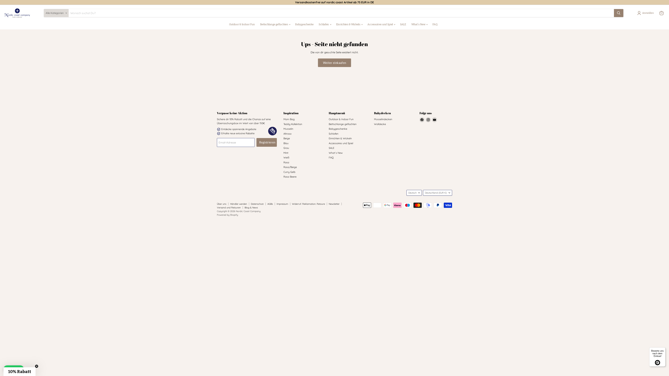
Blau (286, 143)
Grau (286, 148)
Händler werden (238, 203)
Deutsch (412, 192)
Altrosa (287, 133)
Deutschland (436, 192)
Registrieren (267, 142)
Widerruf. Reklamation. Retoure (308, 203)
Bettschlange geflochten (274, 24)
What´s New (418, 24)
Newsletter (334, 203)
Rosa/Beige (290, 167)
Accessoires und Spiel (380, 24)
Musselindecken (383, 119)
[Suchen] (618, 13)
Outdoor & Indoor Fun (242, 24)
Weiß (286, 157)
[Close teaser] (36, 366)
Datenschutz (257, 203)
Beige (286, 138)
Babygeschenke (304, 24)
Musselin (288, 128)
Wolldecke (380, 124)
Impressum (282, 203)
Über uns (221, 203)
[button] (19, 371)
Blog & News (251, 207)
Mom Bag (289, 119)
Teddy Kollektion (292, 124)
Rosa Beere (290, 176)
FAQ (434, 24)
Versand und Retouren (229, 207)
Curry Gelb (289, 172)
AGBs (270, 203)
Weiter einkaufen (334, 63)
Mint (285, 152)
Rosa (286, 162)
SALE (403, 24)
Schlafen (324, 24)
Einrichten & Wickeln (348, 24)
